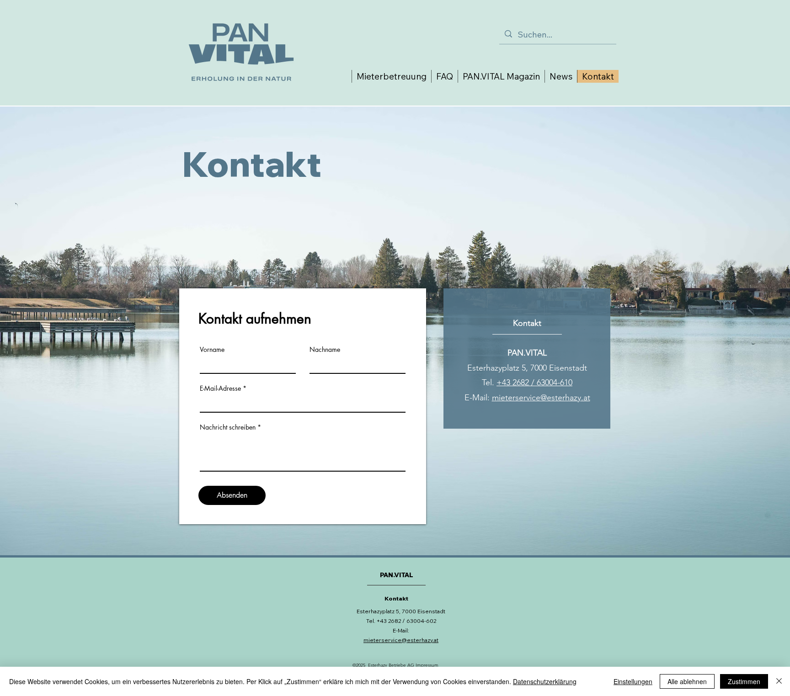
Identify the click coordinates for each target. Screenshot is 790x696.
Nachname (325, 349)
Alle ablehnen (687, 681)
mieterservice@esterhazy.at (541, 398)
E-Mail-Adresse (220, 388)
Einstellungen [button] (633, 681)
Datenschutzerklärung (544, 681)
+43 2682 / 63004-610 (534, 382)
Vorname (212, 349)
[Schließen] (779, 681)
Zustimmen (744, 681)
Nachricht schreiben (228, 427)
